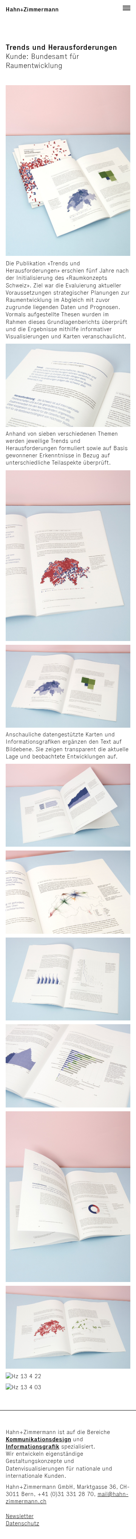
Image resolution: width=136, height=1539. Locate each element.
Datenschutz (22, 1523)
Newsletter (20, 1516)
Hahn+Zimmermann (32, 9)
